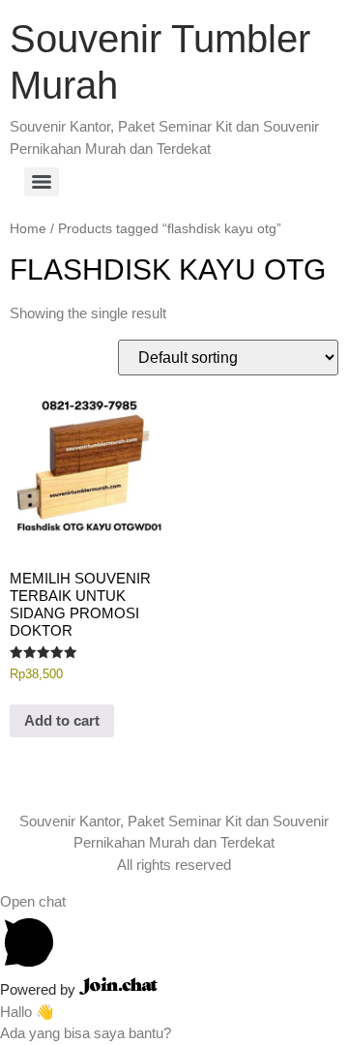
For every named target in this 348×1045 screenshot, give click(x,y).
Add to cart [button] (62, 720)
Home (28, 229)
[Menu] (41, 181)
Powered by (39, 989)
